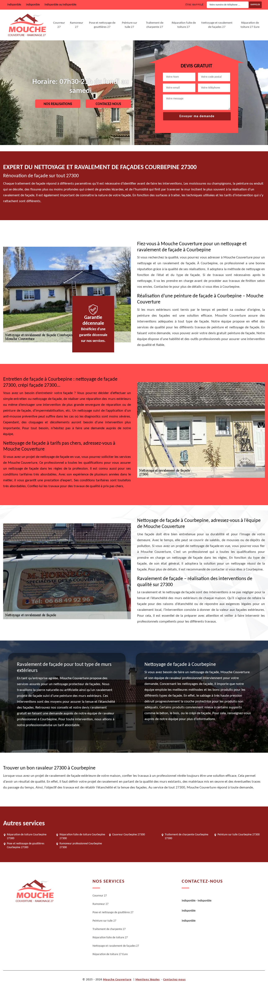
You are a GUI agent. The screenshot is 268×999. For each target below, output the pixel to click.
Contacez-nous (108, 104)
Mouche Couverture (117, 979)
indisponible (14, 4)
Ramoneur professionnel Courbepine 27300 (80, 845)
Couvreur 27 (59, 25)
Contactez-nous (174, 979)
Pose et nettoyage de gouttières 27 (102, 25)
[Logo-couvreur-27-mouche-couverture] (27, 25)
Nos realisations (58, 104)
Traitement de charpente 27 (154, 25)
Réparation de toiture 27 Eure (250, 25)
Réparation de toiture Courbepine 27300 (26, 836)
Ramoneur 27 (76, 25)
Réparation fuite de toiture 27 (184, 25)
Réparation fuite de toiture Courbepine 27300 (82, 836)
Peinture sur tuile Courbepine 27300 (239, 834)
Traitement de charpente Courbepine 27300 (186, 836)
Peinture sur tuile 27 (129, 25)
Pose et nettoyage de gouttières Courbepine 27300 (25, 845)
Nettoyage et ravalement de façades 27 (216, 25)
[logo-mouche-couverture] (34, 890)
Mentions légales (147, 979)
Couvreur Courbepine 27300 (128, 834)
